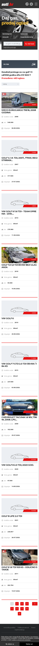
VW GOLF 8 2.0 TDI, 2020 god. (18, 465)
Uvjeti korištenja (19, 630)
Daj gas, (15, 20)
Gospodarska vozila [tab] (26, 37)
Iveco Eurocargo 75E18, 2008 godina (19, 111)
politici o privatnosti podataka (21, 640)
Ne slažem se (10, 644)
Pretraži (31, 44)
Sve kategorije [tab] (7, 34)
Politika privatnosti (23, 627)
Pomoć (33, 627)
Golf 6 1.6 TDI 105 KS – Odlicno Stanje (19, 568)
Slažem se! (29, 644)
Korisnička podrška (9, 627)
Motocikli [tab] (5, 37)
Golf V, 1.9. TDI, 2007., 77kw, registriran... (19, 159)
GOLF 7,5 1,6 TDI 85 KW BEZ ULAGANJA (19, 266)
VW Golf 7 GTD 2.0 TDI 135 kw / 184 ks (19, 365)
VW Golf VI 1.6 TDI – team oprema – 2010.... (19, 212)
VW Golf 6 (8, 318)
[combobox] (11, 84)
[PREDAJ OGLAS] (27, 4)
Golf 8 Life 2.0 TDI (12, 516)
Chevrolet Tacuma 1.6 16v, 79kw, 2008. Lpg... (19, 418)
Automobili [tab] (24, 34)
